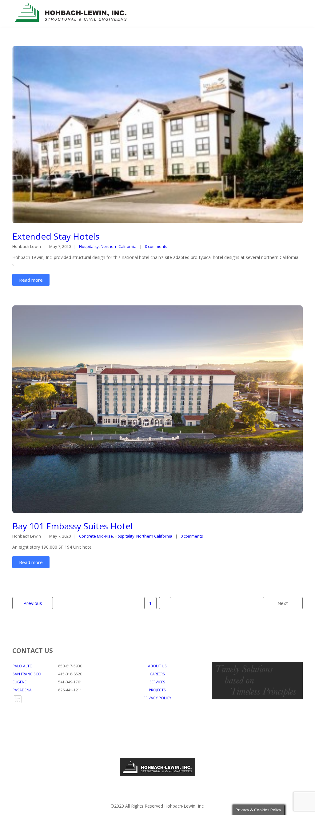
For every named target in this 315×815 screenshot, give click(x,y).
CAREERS (157, 673)
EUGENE (19, 681)
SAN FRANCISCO (27, 673)
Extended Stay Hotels (55, 236)
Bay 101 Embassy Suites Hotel (72, 526)
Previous (32, 603)
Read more (31, 280)
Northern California (119, 246)
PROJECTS (157, 689)
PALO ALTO (23, 665)
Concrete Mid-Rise (96, 536)
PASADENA (22, 689)
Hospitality (89, 246)
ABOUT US (157, 665)
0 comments (156, 246)
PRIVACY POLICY (157, 697)
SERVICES (157, 681)
